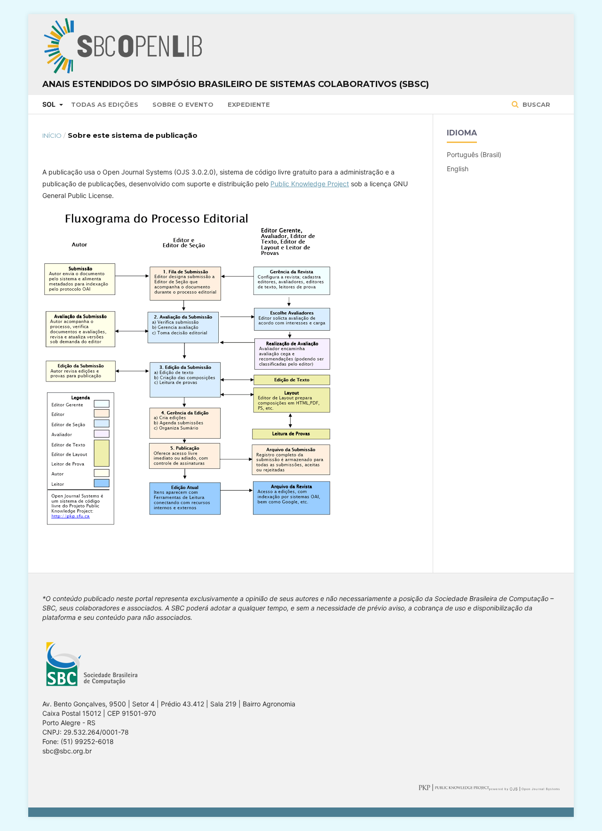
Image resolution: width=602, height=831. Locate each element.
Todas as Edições (104, 104)
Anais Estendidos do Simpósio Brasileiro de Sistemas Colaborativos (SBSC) (235, 84)
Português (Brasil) (474, 154)
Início (52, 135)
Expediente (249, 104)
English (457, 169)
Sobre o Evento (183, 104)
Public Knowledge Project (309, 184)
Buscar (535, 104)
